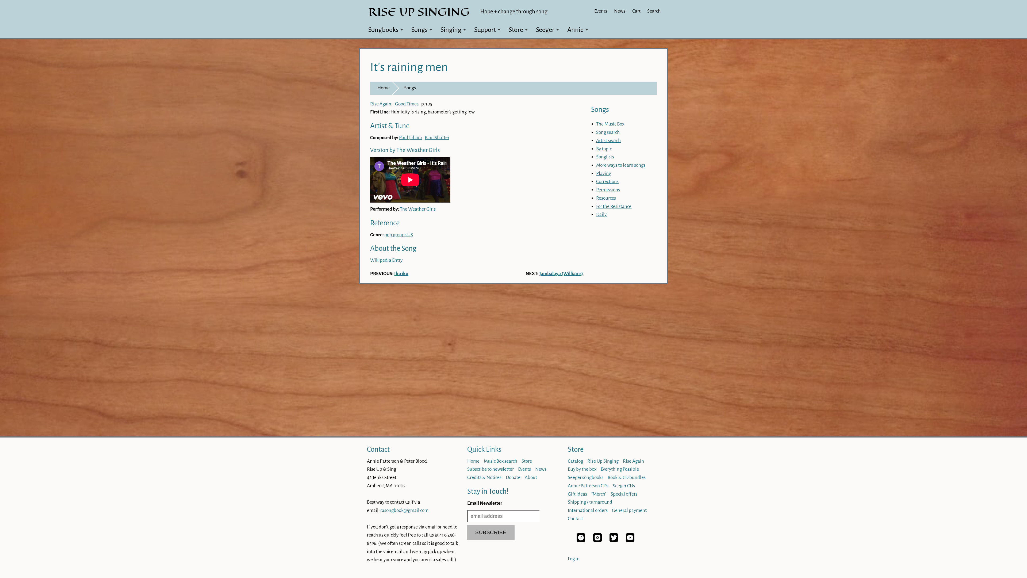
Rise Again (380, 104)
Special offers (624, 494)
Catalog (575, 461)
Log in (574, 558)
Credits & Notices (484, 477)
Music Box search (500, 461)
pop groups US (398, 234)
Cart (636, 11)
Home (383, 87)
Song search (608, 132)
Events (600, 11)
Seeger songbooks (585, 477)
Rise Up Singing (603, 461)
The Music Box (610, 124)
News (619, 11)
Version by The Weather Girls (405, 150)
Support (485, 29)
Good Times (407, 104)
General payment (629, 510)
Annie (575, 29)
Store (516, 29)
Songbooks (383, 29)
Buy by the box (582, 469)
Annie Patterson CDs (588, 485)
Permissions (608, 189)
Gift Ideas (577, 494)
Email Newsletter (484, 503)
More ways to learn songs (620, 165)
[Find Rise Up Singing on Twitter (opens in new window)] (613, 540)
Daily (601, 214)
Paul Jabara (410, 137)
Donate (513, 477)
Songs (419, 29)
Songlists (605, 156)
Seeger (545, 29)
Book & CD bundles (627, 477)
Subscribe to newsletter (490, 469)
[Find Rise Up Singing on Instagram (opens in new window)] (597, 540)
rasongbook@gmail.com (404, 510)
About (531, 477)
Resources (606, 198)
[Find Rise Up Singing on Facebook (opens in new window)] (581, 540)
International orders (588, 510)
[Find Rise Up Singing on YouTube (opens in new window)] (630, 540)
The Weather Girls (418, 209)
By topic (604, 148)
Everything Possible (620, 469)
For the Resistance (613, 206)
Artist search (608, 140)
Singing (450, 29)
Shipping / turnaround (590, 502)
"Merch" (598, 494)
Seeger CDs (624, 485)
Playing (603, 173)
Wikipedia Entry (386, 260)
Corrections (607, 181)
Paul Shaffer (437, 137)
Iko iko (401, 273)
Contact (378, 449)
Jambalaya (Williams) (561, 273)
